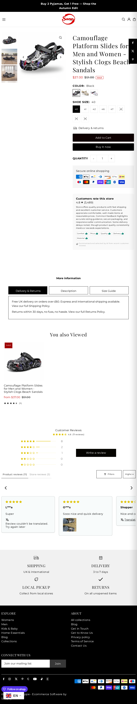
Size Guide (109, 291)
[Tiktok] (42, 679)
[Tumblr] (28, 679)
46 (103, 109)
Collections (9, 641)
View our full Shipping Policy (30, 306)
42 (94, 109)
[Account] (128, 19)
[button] (42, 441)
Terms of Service (82, 641)
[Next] (60, 57)
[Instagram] (9, 679)
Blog (4, 637)
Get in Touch (80, 628)
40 (76, 109)
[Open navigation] (30, 19)
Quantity (80, 158)
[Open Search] (123, 19)
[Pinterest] (22, 679)
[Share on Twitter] (133, 51)
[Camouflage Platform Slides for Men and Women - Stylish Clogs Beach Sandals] (24, 361)
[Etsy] (48, 679)
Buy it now (103, 147)
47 (112, 109)
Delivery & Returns (28, 291)
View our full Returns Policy (86, 311)
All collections (80, 620)
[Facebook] (3, 679)
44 (76, 118)
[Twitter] (16, 679)
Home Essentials (13, 632)
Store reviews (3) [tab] (40, 474)
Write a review (96, 452)
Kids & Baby (9, 628)
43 (121, 109)
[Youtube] (35, 679)
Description (68, 291)
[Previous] (23, 57)
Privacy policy (80, 637)
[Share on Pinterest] (133, 59)
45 (85, 118)
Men (4, 624)
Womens (7, 620)
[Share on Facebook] (133, 43)
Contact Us (79, 645)
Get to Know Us (82, 632)
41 (85, 109)
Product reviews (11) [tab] (15, 474)
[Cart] (134, 19)
